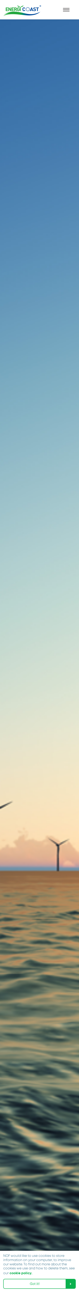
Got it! (35, 1284)
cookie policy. (21, 1273)
